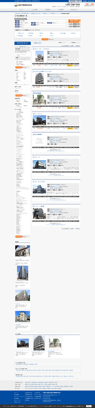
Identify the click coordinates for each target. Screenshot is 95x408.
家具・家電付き (20, 162)
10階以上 (18, 218)
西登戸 (50, 370)
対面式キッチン (20, 171)
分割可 (18, 126)
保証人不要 (19, 120)
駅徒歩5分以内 (29, 392)
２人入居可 (19, 123)
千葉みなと (21, 33)
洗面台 (18, 178)
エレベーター (19, 157)
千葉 (41, 33)
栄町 (51, 33)
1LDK (25, 73)
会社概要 (17, 394)
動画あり (26, 105)
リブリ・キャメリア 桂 (39, 181)
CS (17, 192)
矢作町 (53, 384)
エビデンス (18, 303)
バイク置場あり (20, 161)
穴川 (51, 35)
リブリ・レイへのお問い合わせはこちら (56, 175)
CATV (18, 195)
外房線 (43, 386)
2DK (25, 74)
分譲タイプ (19, 127)
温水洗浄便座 (19, 176)
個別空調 (18, 230)
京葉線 (61, 386)
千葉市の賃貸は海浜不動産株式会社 (52, 392)
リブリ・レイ (37, 157)
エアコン (18, 183)
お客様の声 (38, 392)
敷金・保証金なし (20, 61)
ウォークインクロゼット (22, 187)
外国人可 (18, 137)
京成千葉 (57, 121)
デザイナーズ (19, 117)
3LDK (25, 77)
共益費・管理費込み (20, 64)
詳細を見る (70, 65)
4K (17, 78)
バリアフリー (19, 124)
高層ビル (18, 226)
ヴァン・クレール (38, 113)
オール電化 (19, 156)
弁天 (59, 74)
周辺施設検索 (38, 396)
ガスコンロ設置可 (20, 138)
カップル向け (19, 142)
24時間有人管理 (20, 207)
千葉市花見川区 (19, 364)
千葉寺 (43, 370)
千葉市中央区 (55, 51)
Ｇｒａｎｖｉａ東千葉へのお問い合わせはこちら (56, 224)
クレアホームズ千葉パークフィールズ (42, 71)
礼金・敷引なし (19, 63)
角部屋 (18, 224)
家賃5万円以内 (29, 394)
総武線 (51, 76)
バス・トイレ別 (20, 172)
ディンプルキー (20, 205)
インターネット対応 (21, 198)
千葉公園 (20, 35)
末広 (29, 384)
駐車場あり (19, 214)
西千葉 (54, 99)
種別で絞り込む (22, 46)
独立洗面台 (19, 182)
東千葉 (55, 53)
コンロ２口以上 (20, 167)
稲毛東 (32, 384)
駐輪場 (18, 160)
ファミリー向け (20, 145)
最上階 (18, 221)
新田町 (49, 384)
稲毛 (32, 388)
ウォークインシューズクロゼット (22, 189)
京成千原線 (57, 386)
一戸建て (18, 55)
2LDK (17, 76)
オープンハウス (20, 135)
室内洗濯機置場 (20, 146)
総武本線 (51, 53)
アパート (18, 54)
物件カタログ (18, 402)
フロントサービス (20, 209)
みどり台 (61, 376)
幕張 (56, 388)
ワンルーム (18, 72)
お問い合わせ (38, 398)
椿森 (59, 51)
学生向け (18, 141)
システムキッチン (20, 169)
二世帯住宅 (19, 131)
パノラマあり (19, 106)
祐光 (59, 209)
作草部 (31, 35)
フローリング (19, 147)
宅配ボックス (19, 202)
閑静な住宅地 (19, 116)
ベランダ (18, 152)
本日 (25, 100)
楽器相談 (18, 113)
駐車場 (27, 400)
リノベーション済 (20, 119)
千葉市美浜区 (31, 364)
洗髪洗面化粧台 (20, 179)
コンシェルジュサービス (22, 213)
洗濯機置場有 (19, 164)
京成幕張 (48, 388)
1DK (17, 73)
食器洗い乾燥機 (20, 168)
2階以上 (18, 215)
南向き (18, 222)
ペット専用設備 (20, 112)
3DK (17, 77)
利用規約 (17, 398)
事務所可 (18, 122)
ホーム (16, 392)
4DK (25, 78)
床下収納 (18, 186)
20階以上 (18, 220)
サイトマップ (18, 400)
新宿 (39, 384)
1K (24, 72)
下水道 (18, 233)
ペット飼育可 (19, 111)
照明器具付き (19, 158)
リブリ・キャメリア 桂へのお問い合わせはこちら (56, 200)
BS (17, 194)
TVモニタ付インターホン (22, 200)
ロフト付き (19, 149)
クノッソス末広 (19, 259)
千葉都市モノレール (54, 55)
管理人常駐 (19, 128)
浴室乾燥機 (19, 175)
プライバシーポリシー (19, 396)
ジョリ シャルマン (19, 281)
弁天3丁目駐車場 (38, 134)
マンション (23, 54)
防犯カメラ (19, 206)
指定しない (18, 100)
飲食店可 (18, 228)
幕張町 (26, 384)
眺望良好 (18, 130)
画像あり (18, 105)
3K (24, 76)
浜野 (36, 370)
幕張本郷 (59, 388)
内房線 (39, 386)
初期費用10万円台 (30, 398)
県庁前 (73, 33)
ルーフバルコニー (20, 154)
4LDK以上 (18, 80)
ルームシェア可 (20, 139)
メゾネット (19, 150)
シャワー (18, 180)
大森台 (46, 370)
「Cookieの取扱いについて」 (70, 406)
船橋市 (46, 382)
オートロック (19, 199)
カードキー (19, 134)
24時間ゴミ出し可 (20, 210)
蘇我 (27, 370)
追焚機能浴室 (19, 173)
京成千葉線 (52, 77)
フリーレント (19, 132)
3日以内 (18, 101)
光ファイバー (19, 196)
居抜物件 (18, 229)
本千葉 (33, 370)
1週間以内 (26, 101)
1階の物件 (19, 217)
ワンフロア (19, 225)
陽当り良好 (19, 115)
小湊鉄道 (71, 386)
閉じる (88, 406)
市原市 (36, 364)
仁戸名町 (46, 384)
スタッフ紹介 (38, 394)
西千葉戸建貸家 (37, 93)
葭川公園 (63, 33)
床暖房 (18, 184)
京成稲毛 (44, 388)
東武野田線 (66, 386)
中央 (56, 384)
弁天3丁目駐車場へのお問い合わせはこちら (56, 150)
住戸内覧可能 (19, 211)
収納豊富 (18, 191)
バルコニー (19, 153)
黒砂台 (36, 384)
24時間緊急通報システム (22, 203)
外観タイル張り (20, 165)
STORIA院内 (18, 324)
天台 (40, 35)
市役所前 (31, 33)
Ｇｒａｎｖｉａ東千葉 (39, 206)
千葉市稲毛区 (55, 96)
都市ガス (18, 232)
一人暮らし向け (29, 396)
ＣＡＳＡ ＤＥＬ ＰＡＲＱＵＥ (41, 48)
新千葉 (56, 77)
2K (17, 74)
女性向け (18, 143)
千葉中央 (39, 370)
